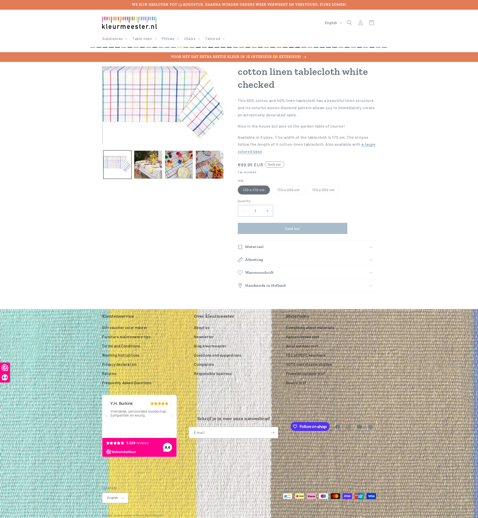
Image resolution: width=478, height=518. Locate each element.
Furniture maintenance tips (126, 336)
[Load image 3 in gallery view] (179, 164)
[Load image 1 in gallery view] (117, 164)
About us (201, 327)
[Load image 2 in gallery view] (148, 164)
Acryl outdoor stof (302, 346)
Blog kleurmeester (210, 346)
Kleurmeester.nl (125, 515)
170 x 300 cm (326, 191)
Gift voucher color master (125, 327)
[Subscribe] (272, 432)
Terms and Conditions (121, 346)
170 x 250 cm (291, 191)
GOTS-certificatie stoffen (309, 364)
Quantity (244, 201)
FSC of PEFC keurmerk (306, 355)
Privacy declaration (119, 364)
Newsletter (204, 336)
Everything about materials (310, 327)
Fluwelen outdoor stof (305, 373)
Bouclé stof (296, 382)
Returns (109, 373)
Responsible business (213, 373)
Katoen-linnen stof (302, 336)
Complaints (204, 364)
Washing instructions (120, 355)
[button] (114, 38)
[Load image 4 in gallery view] (209, 164)
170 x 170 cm (256, 191)
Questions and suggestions (217, 355)
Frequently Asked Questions (126, 382)
